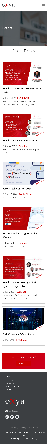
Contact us (13, 411)
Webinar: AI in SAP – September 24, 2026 (22, 90)
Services (9, 380)
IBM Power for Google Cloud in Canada (20, 235)
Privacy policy (17, 438)
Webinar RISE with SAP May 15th (21, 140)
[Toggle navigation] (43, 5)
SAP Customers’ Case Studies (19, 334)
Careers (9, 389)
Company (9, 383)
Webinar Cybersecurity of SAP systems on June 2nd (19, 284)
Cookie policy (31, 438)
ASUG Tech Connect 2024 (17, 188)
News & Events (12, 386)
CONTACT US (23, 363)
